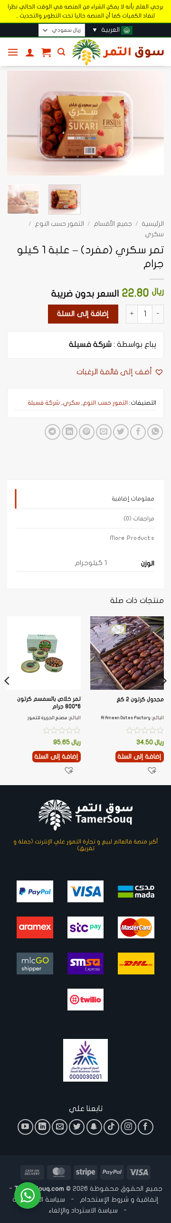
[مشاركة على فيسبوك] (138, 432)
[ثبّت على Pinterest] (87, 432)
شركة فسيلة (90, 344)
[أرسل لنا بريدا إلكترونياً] (59, 1127)
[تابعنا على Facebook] (145, 1127)
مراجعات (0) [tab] (139, 518)
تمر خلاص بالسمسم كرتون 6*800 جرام (49, 702)
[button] (61, 52)
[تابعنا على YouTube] (25, 1127)
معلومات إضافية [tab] (133, 498)
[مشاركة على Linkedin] (69, 432)
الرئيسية (153, 224)
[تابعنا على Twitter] (77, 1127)
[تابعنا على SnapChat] (94, 1127)
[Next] (15, 123)
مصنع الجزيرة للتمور (47, 717)
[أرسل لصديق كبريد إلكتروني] (104, 432)
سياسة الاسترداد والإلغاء (83, 1210)
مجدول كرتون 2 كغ (140, 699)
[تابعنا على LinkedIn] (42, 1127)
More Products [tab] (132, 538)
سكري (154, 234)
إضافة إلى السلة (83, 313)
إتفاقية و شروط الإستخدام (119, 1199)
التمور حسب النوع (59, 224)
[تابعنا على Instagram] (128, 1127)
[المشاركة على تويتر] (121, 432)
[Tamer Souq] (118, 52)
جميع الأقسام (113, 224)
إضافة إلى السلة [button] (139, 756)
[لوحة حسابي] (30, 52)
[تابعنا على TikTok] (111, 1127)
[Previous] (148, 123)
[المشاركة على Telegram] (52, 432)
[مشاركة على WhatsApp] (155, 432)
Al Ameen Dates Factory (126, 717)
